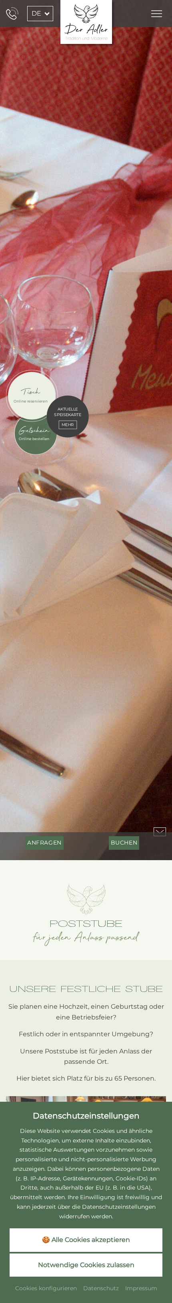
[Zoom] (86, 430)
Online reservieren (31, 401)
